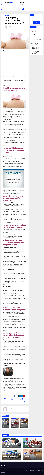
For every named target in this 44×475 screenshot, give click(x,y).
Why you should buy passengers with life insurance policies (9, 399)
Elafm (22, 3)
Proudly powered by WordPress (6, 471)
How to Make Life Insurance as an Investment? (35, 52)
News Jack (17, 471)
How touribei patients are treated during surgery (20, 399)
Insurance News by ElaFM (7, 453)
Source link (5, 393)
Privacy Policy (37, 470)
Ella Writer (11, 446)
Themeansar (3, 472)
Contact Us (27, 470)
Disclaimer (32, 470)
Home (24, 470)
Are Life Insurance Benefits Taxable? (32, 455)
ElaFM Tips (6, 15)
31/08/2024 (6, 446)
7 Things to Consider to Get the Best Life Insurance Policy (36, 43)
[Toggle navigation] (23, 9)
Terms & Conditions (40, 472)
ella (10, 26)
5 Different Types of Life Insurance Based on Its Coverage (36, 33)
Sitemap (42, 470)
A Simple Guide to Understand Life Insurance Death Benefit (36, 38)
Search (36, 22)
